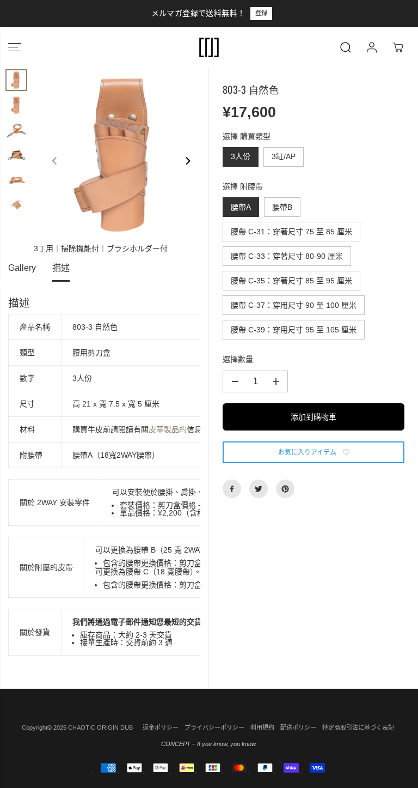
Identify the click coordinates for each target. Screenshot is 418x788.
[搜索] (346, 47)
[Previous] (55, 160)
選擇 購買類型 (247, 136)
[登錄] (372, 47)
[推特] (258, 489)
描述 (61, 267)
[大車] (398, 47)
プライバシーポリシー (214, 727)
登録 (140, 13)
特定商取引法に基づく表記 (358, 727)
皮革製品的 (168, 429)
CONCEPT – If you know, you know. (209, 744)
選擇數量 (238, 359)
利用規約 (262, 727)
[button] (14, 47)
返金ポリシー (161, 727)
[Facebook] (232, 489)
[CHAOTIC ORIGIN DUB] (209, 47)
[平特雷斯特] (285, 489)
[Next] (187, 160)
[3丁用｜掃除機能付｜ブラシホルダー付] (121, 155)
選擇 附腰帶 (243, 186)
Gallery (22, 267)
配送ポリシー (298, 727)
